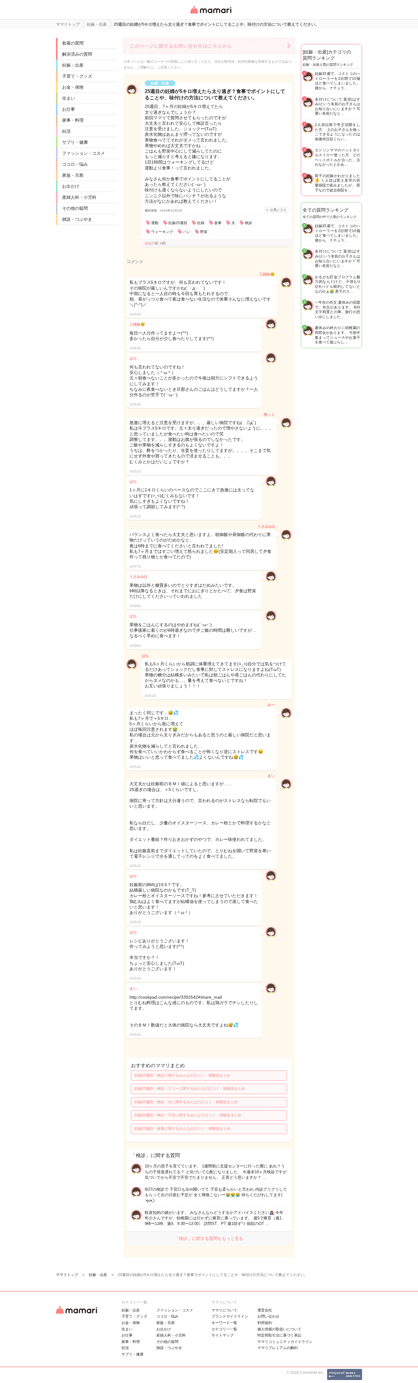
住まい (68, 98)
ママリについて (224, 1310)
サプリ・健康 (75, 142)
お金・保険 (73, 87)
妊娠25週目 (177, 223)
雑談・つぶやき (77, 219)
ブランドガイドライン (229, 1316)
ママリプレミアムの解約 (277, 1348)
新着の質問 (73, 43)
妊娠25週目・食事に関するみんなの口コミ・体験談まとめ (182, 1128)
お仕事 (68, 109)
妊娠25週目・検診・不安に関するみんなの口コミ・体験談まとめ (187, 1115)
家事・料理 (73, 120)
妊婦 (200, 223)
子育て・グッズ (77, 76)
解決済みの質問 (77, 54)
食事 (218, 223)
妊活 (66, 131)
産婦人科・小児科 (79, 197)
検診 (248, 223)
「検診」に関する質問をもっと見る (209, 1238)
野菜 (203, 232)
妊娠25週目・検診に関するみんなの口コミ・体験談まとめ (182, 1075)
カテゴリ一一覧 (224, 1329)
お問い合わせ (268, 1316)
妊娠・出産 (73, 65)
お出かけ (70, 186)
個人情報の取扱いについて (279, 1329)
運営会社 (264, 1310)
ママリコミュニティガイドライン (284, 1342)
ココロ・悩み (75, 164)
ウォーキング (162, 232)
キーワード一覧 (224, 1323)
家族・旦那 (73, 175)
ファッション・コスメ (83, 153)
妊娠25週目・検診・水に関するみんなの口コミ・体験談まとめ (186, 1102)
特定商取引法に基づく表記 (279, 1335)
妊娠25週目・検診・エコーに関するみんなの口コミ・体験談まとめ (189, 1088)
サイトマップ (222, 1335)
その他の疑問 (75, 208)
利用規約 (264, 1323)
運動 (155, 223)
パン (186, 232)
